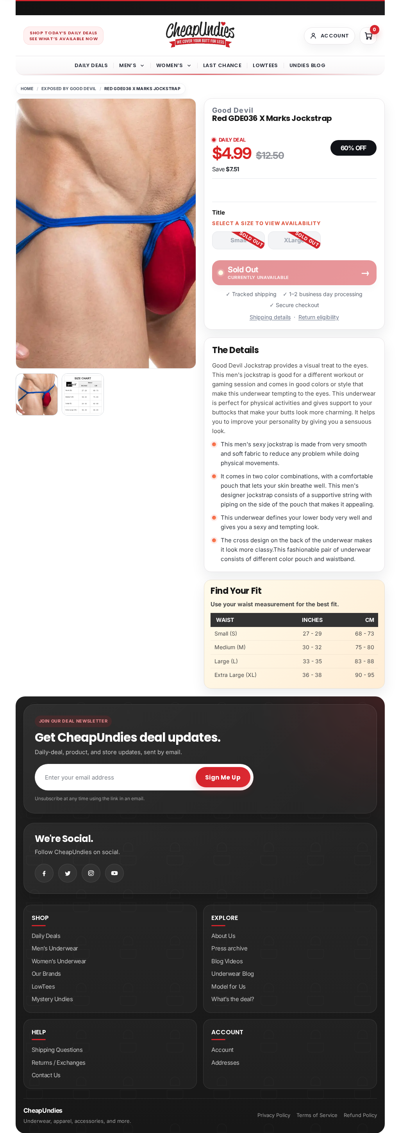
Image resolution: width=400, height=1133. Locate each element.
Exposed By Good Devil (68, 88)
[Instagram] (91, 873)
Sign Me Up (223, 777)
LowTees (265, 65)
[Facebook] (44, 873)
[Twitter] (67, 873)
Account (222, 1049)
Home (27, 88)
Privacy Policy (273, 1115)
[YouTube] (114, 873)
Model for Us (228, 986)
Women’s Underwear (59, 961)
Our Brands (46, 973)
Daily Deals (91, 65)
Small (238, 240)
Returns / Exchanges (59, 1062)
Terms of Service (317, 1115)
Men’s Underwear (55, 948)
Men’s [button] (127, 65)
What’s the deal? (232, 999)
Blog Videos (227, 961)
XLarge (294, 240)
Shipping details (270, 317)
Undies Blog (307, 65)
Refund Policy (360, 1115)
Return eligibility (318, 317)
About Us (223, 935)
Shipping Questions (57, 1049)
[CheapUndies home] (200, 34)
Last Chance (222, 65)
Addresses (225, 1062)
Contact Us (46, 1075)
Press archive (229, 948)
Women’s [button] (169, 65)
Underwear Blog (232, 973)
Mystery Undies (52, 999)
